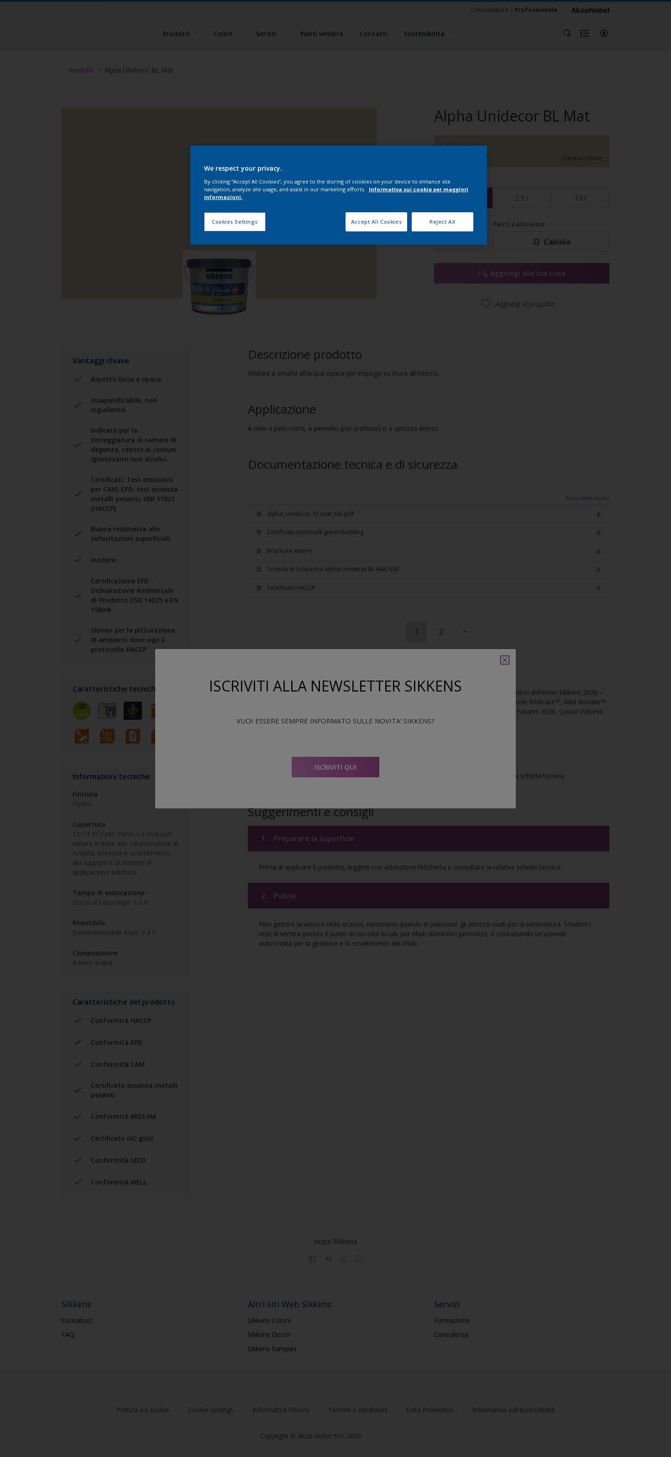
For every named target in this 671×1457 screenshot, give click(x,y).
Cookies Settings (235, 221)
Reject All (443, 221)
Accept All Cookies (376, 221)
